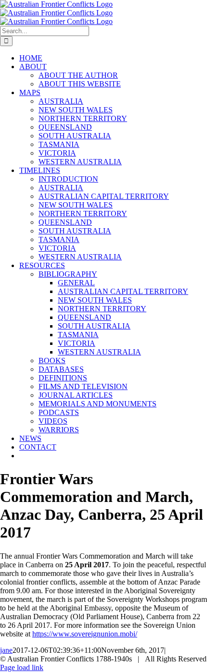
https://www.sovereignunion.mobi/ (84, 634)
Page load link (21, 667)
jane (6, 650)
